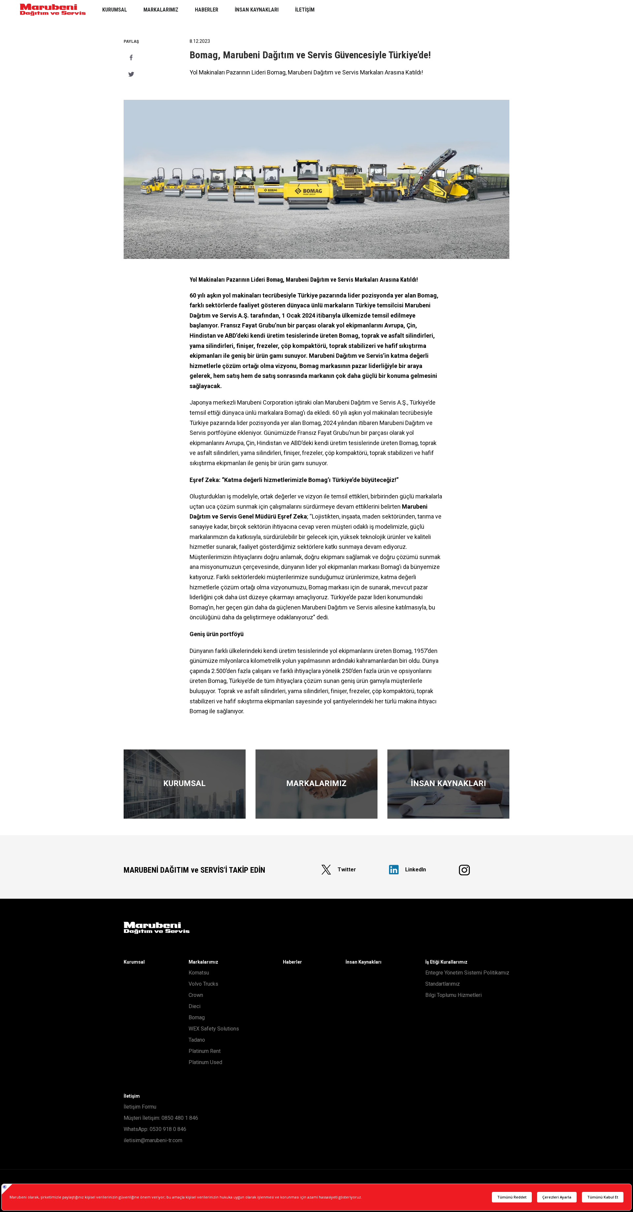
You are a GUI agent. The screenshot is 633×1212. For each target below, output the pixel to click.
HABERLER (206, 10)
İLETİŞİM (305, 10)
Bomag (197, 1017)
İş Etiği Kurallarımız (446, 962)
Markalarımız (203, 962)
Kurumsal (134, 962)
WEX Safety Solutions (214, 1029)
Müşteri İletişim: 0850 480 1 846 (161, 1118)
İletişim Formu (140, 1107)
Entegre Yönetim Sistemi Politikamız (467, 973)
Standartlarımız (442, 984)
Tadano (197, 1040)
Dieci (194, 1006)
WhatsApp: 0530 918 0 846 (155, 1129)
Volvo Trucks (203, 984)
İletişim (132, 1096)
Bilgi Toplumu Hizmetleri (453, 995)
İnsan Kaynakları (363, 962)
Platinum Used (205, 1062)
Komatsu (199, 973)
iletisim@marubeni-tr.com (153, 1140)
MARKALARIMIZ (160, 10)
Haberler (292, 962)
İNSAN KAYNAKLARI (257, 10)
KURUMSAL (114, 10)
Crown (196, 995)
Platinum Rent (205, 1051)
